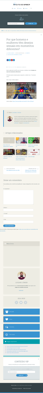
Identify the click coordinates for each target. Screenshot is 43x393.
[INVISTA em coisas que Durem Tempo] (34, 143)
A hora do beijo (31, 156)
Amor (10, 319)
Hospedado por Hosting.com (17, 388)
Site (5, 219)
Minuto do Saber (14, 385)
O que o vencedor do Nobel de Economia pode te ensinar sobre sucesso (21, 158)
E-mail (6, 213)
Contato (26, 8)
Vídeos (20, 54)
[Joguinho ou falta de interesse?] (9, 155)
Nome (5, 207)
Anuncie (20, 8)
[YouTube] (21, 302)
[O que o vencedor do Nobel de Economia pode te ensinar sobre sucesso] (21, 155)
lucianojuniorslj (26, 122)
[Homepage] (21, 3)
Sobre (15, 8)
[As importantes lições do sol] (21, 143)
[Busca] (30, 7)
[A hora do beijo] (34, 155)
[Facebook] (16, 302)
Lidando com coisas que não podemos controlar (30, 170)
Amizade (11, 311)
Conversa (11, 326)
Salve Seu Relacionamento (13, 54)
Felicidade (12, 334)
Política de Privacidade (27, 388)
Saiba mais (21, 290)
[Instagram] (25, 302)
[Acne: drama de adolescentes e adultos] (9, 143)
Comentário (7, 188)
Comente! (28, 53)
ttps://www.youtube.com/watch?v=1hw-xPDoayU (23, 101)
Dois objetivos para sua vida (12, 169)
